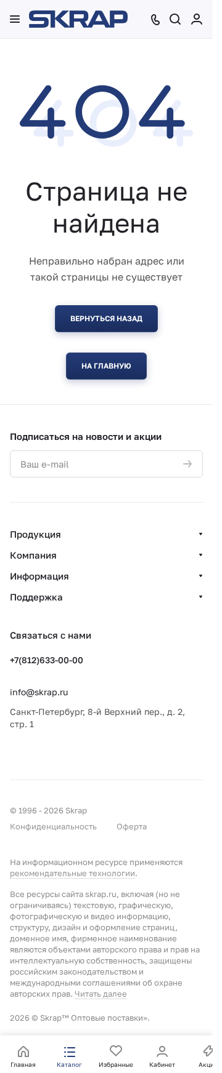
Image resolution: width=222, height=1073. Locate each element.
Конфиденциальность (53, 826)
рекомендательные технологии (72, 873)
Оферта (132, 826)
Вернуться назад (106, 318)
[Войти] (197, 19)
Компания (33, 554)
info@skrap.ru (39, 692)
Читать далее (101, 994)
